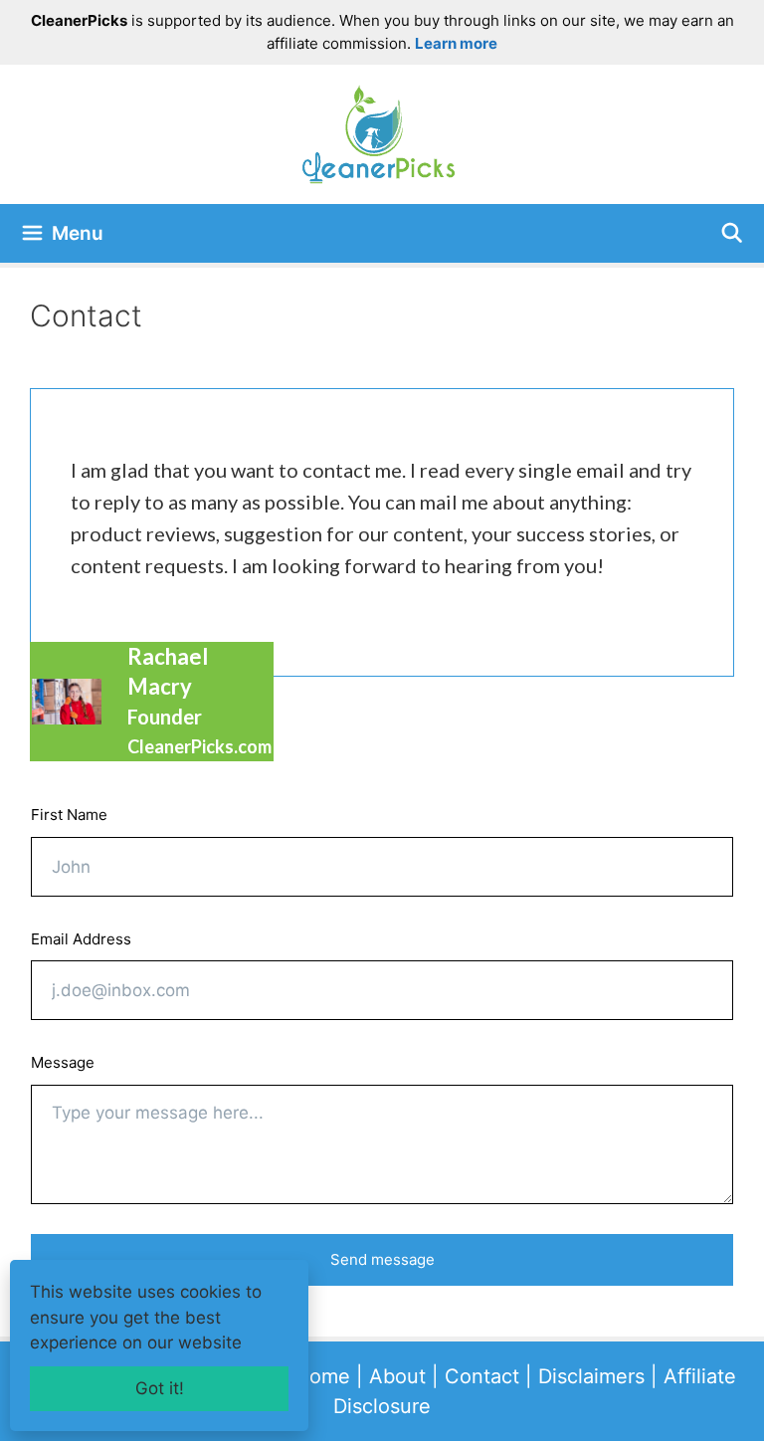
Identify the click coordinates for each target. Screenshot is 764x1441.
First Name (69, 814)
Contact (482, 1376)
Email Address (81, 938)
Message (63, 1062)
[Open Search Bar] (732, 233)
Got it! (159, 1388)
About (397, 1376)
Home (322, 1376)
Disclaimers (591, 1376)
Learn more (456, 43)
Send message (382, 1259)
